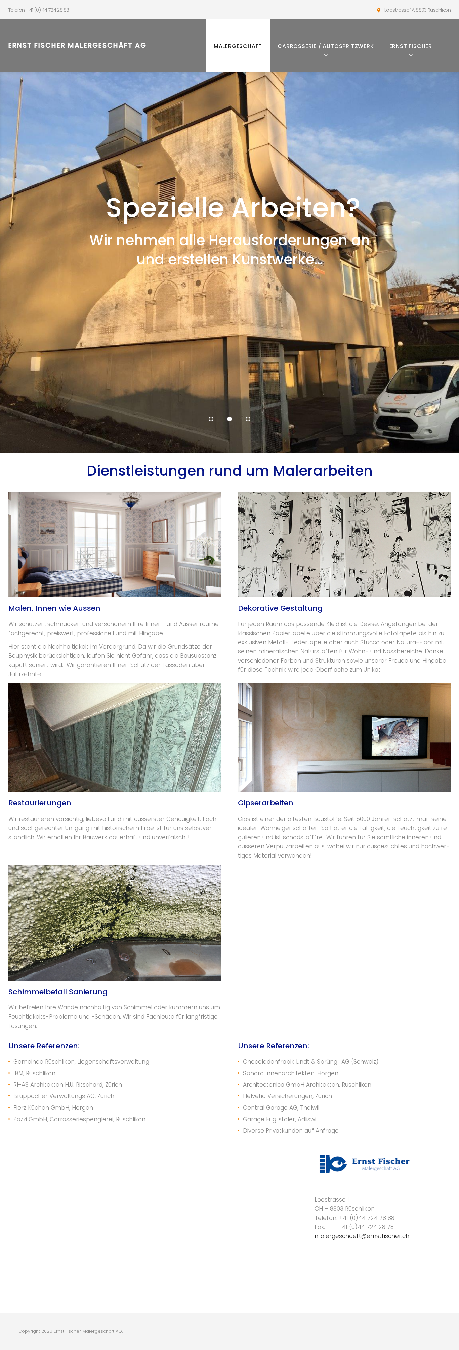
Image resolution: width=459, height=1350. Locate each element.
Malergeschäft (238, 46)
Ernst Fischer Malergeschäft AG (77, 45)
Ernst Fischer (410, 46)
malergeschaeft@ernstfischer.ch (362, 1236)
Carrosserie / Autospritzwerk (326, 46)
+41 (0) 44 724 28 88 (48, 10)
